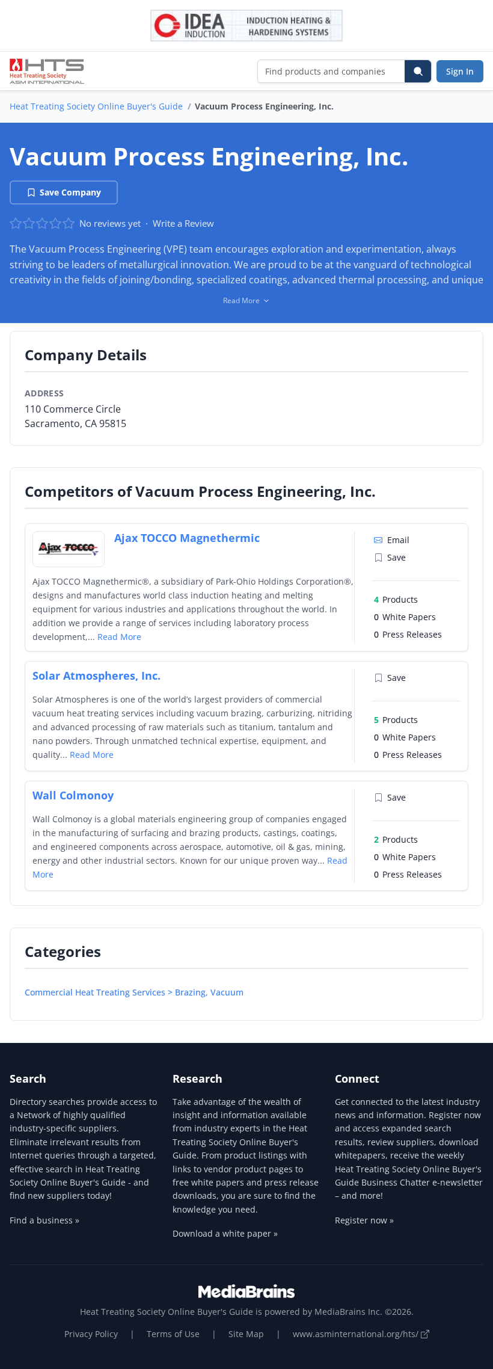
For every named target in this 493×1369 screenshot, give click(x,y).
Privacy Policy (91, 1334)
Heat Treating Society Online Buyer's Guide (96, 106)
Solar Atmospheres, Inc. (96, 675)
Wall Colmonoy (73, 795)
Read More (119, 636)
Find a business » (44, 1220)
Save (396, 557)
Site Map (246, 1334)
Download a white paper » (225, 1233)
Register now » (364, 1220)
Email (398, 540)
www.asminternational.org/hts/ (357, 1334)
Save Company (70, 192)
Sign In (460, 71)
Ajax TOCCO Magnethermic (187, 538)
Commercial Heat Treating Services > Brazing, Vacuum (134, 992)
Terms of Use (173, 1334)
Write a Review (183, 223)
